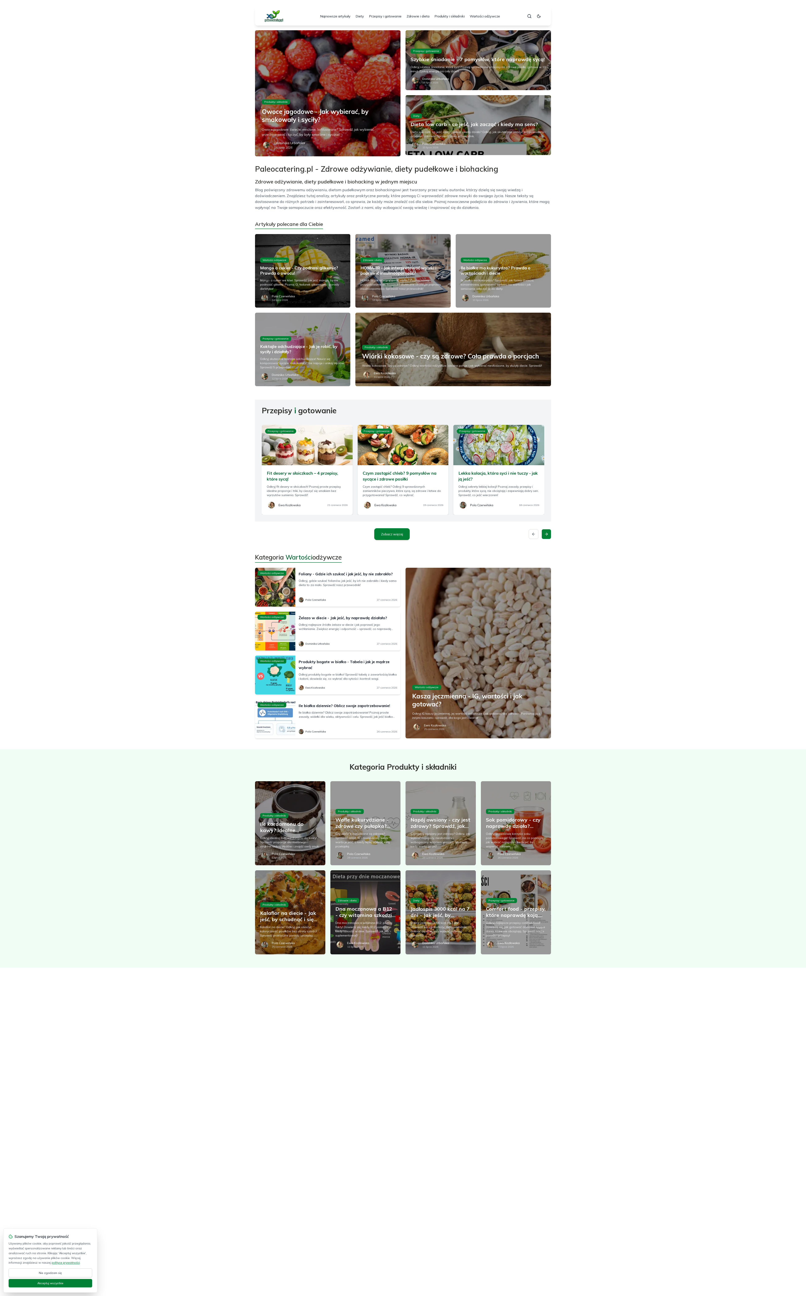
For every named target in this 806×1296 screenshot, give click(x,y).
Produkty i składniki (449, 16)
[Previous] (533, 534)
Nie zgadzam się (50, 1273)
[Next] (546, 534)
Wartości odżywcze (485, 16)
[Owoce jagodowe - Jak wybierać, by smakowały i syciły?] (327, 93)
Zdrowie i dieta (418, 16)
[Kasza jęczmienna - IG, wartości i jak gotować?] (478, 653)
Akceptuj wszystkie (50, 1283)
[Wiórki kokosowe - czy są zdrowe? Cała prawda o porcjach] (453, 349)
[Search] (529, 16)
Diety (360, 16)
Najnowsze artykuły (335, 16)
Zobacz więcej (392, 534)
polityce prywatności (66, 1262)
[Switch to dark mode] (539, 16)
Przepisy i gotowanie (385, 16)
